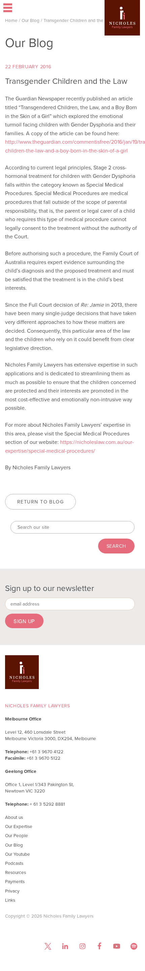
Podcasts (14, 863)
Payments (15, 881)
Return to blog (40, 501)
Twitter (47, 946)
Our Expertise (18, 826)
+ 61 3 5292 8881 (47, 804)
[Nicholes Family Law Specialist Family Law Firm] (122, 27)
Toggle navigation (27, 8)
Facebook (99, 946)
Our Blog (30, 20)
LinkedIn (65, 946)
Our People (16, 835)
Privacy (12, 890)
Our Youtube (17, 854)
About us (14, 817)
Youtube (116, 946)
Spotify (133, 946)
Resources (15, 872)
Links (10, 900)
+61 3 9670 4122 (46, 751)
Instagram (82, 946)
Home (11, 20)
